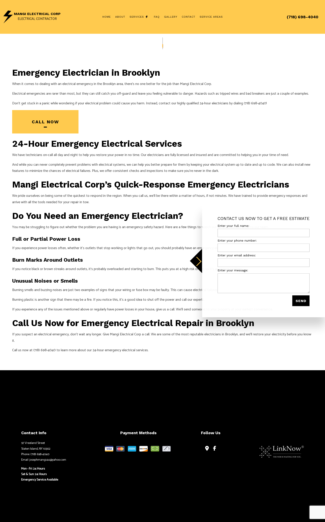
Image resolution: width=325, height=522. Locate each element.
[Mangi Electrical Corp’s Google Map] (206, 449)
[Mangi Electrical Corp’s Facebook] (215, 449)
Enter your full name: (233, 225)
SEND (301, 301)
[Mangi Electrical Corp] (8, 17)
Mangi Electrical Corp (37, 14)
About (120, 16)
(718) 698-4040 (302, 17)
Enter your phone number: (237, 240)
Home (106, 16)
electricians (220, 103)
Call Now (45, 121)
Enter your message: (233, 270)
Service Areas (211, 16)
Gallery (170, 16)
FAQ (157, 16)
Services (137, 16)
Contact (188, 16)
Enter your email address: (237, 255)
